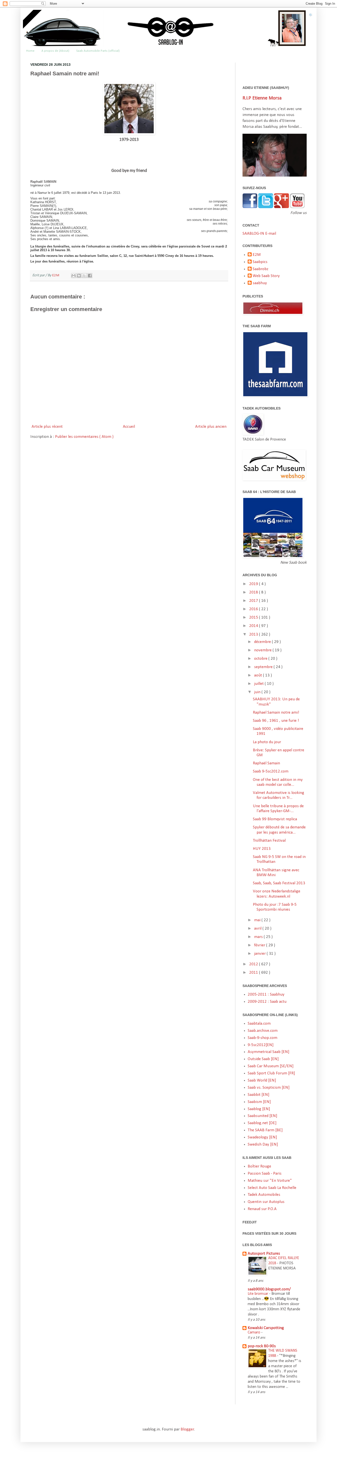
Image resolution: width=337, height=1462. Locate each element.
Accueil (129, 427)
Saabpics (260, 262)
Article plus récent (47, 427)
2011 (254, 972)
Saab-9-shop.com (262, 1038)
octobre (261, 659)
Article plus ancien (210, 427)
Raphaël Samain (266, 763)
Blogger (187, 1429)
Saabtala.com (259, 1023)
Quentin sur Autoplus (266, 1202)
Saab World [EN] (262, 1080)
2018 (254, 592)
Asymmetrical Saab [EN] (268, 1052)
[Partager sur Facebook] (89, 275)
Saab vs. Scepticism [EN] (269, 1087)
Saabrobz (260, 269)
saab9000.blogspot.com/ (269, 1289)
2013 (254, 634)
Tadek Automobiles (264, 1195)
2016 (254, 609)
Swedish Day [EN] (263, 1144)
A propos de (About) (55, 50)
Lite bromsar (258, 1294)
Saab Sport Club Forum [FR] (271, 1073)
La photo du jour (267, 742)
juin (258, 692)
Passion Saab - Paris (264, 1173)
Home (30, 50)
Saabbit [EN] (258, 1095)
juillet (259, 684)
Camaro (254, 1332)
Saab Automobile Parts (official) (98, 50)
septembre (264, 667)
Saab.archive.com (263, 1031)
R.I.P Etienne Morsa (262, 98)
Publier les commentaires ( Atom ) (84, 437)
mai (258, 920)
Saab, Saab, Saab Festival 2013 (279, 883)
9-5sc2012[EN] (261, 1045)
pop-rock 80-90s (262, 1346)
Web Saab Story (266, 276)
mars (259, 937)
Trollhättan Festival (269, 840)
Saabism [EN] (259, 1102)
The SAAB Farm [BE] (265, 1130)
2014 (254, 626)
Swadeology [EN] (262, 1137)
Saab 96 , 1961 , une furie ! (276, 721)
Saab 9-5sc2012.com (270, 771)
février (260, 945)
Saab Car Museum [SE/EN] (271, 1066)
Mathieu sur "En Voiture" (270, 1181)
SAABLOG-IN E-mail (259, 233)
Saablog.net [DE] (262, 1123)
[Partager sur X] (84, 275)
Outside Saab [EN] (263, 1059)
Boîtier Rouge (259, 1166)
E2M (56, 275)
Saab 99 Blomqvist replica (275, 819)
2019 (254, 584)
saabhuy (260, 283)
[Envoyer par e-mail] (73, 275)
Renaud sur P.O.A (262, 1209)
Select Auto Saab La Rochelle (272, 1188)
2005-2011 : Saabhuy (266, 994)
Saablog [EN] (259, 1109)
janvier (260, 954)
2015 (254, 617)
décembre (263, 642)
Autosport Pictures (264, 1253)
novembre (263, 650)
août (258, 675)
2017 (254, 601)
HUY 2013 (262, 849)
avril (258, 928)
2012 (254, 964)
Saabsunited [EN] (262, 1116)
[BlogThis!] (78, 275)
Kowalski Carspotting (266, 1328)
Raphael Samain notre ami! (276, 712)
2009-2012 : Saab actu (267, 1002)
